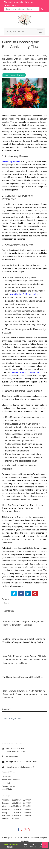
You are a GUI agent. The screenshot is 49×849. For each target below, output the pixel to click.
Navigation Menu (15, 31)
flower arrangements (11, 718)
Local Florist (7, 789)
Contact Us (7, 776)
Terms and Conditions (11, 780)
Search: (5, 599)
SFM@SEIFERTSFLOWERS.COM (21, 762)
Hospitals (6, 783)
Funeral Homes (8, 786)
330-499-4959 (12, 756)
